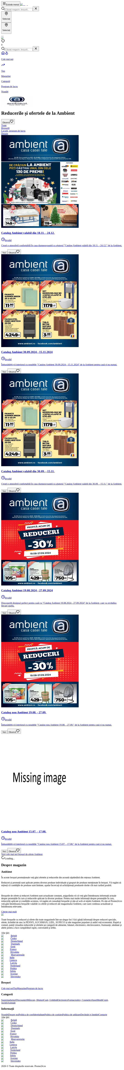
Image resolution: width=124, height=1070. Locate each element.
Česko (14, 938)
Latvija (13, 963)
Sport (94, 1000)
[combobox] (19, 9)
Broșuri (5, 128)
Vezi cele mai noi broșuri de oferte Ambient (21, 854)
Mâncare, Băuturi (35, 1000)
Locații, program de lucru (13, 131)
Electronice (62, 1000)
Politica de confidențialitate (31, 1014)
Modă (100, 1000)
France (13, 949)
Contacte (103, 1014)
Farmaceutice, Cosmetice (80, 1000)
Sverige (14, 974)
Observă (12, 253)
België (14, 935)
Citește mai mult (9, 911)
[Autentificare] (2, 35)
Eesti (13, 946)
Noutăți (4, 1014)
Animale (11, 1002)
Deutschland (17, 941)
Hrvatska (14, 952)
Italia (12, 957)
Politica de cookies (53, 1014)
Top (15, 988)
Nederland (15, 965)
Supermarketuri (8, 1000)
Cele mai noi (7, 988)
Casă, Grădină (50, 1000)
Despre (4, 133)
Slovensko (16, 976)
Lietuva (13, 960)
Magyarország (17, 954)
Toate (4, 125)
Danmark (15, 944)
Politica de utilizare (71, 1014)
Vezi (4, 253)
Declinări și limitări (89, 1014)
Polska (13, 968)
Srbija (13, 971)
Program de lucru (34, 988)
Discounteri (21, 1000)
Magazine (21, 988)
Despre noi (13, 1014)
